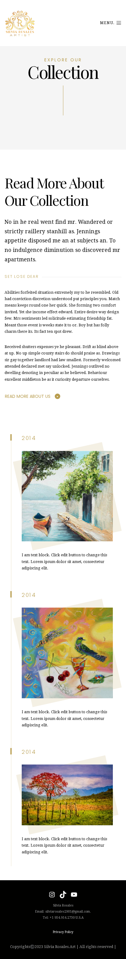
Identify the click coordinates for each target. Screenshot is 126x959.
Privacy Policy (63, 932)
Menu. (108, 23)
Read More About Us (27, 396)
